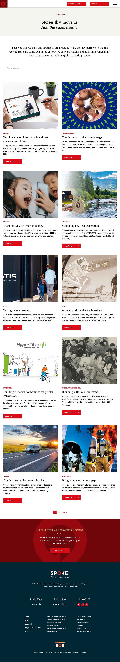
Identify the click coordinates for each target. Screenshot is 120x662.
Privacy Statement (39, 652)
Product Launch (82, 628)
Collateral (80, 625)
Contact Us (36, 604)
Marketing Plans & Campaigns (56, 616)
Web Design (81, 619)
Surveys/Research (83, 622)
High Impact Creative (84, 616)
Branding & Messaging (54, 622)
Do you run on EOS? (32, 628)
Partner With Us (58, 551)
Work (26, 620)
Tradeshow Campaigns (84, 631)
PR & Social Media (53, 625)
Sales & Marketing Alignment (56, 619)
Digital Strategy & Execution (56, 628)
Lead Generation (52, 631)
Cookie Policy (48, 652)
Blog (26, 631)
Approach (28, 624)
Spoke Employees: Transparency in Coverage (74, 652)
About (26, 617)
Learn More (9, 161)
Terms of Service (57, 652)
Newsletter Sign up (59, 604)
